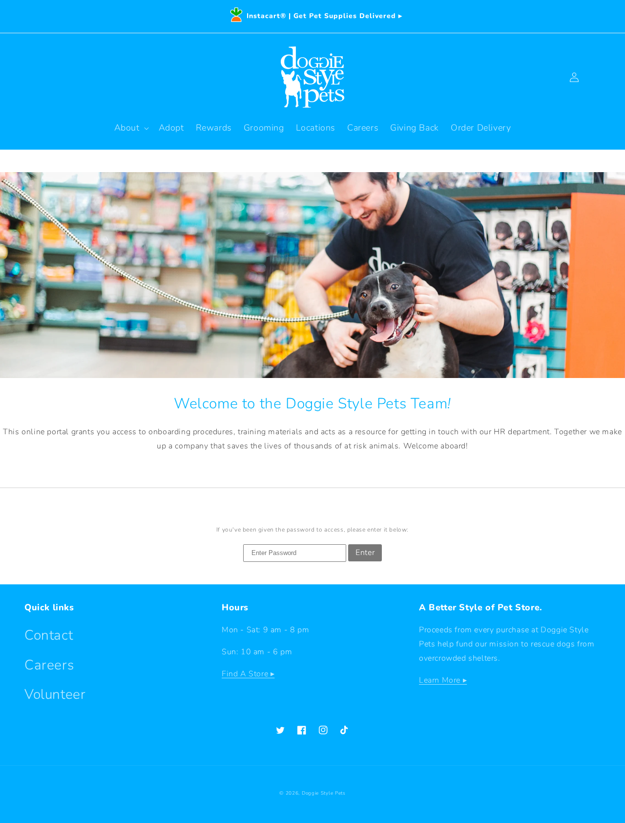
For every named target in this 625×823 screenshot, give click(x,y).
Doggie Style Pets (324, 793)
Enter (365, 552)
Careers (49, 665)
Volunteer (54, 694)
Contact (48, 635)
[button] (130, 127)
